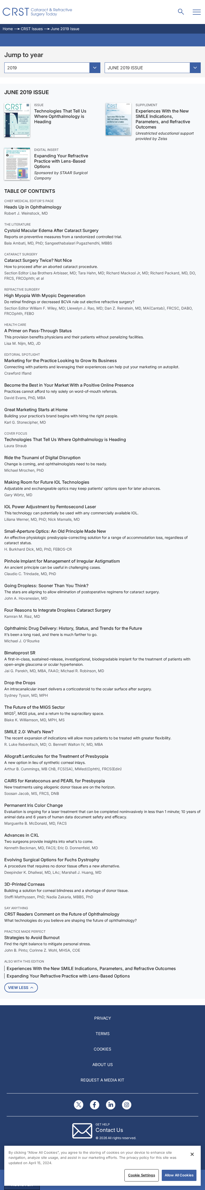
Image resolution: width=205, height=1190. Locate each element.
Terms (103, 1033)
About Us (102, 1064)
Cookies (102, 1049)
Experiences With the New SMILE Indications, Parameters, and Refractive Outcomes (163, 119)
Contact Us (109, 1130)
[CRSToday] (37, 12)
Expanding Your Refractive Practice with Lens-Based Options (61, 161)
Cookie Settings (141, 1175)
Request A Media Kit (102, 1080)
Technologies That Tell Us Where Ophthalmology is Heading (60, 116)
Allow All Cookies (179, 1175)
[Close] (192, 1154)
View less (18, 987)
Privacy (102, 1018)
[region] (102, 1166)
